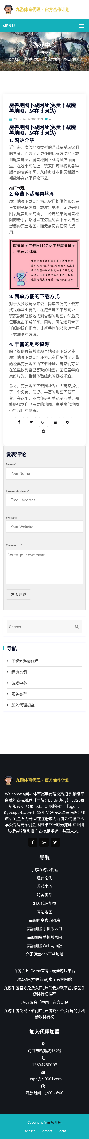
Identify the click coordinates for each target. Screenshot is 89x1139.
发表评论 (18, 594)
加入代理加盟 (23, 705)
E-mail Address (17, 491)
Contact (46, 1131)
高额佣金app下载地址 (44, 954)
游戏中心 (19, 683)
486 (51, 119)
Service (30, 1131)
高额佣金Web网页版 (44, 945)
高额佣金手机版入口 (44, 928)
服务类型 (19, 694)
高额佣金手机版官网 (44, 937)
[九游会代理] (44, 9)
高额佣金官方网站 (44, 920)
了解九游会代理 (25, 661)
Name (11, 464)
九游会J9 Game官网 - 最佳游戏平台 (44, 970)
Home (43, 53)
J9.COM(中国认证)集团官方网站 (44, 979)
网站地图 (44, 911)
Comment (14, 545)
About (62, 1131)
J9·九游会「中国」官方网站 (44, 1002)
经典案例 (19, 672)
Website (12, 518)
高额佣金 (54, 1122)
